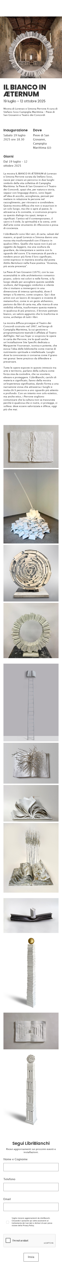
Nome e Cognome (15, 1159)
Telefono (9, 1179)
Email (7, 1199)
